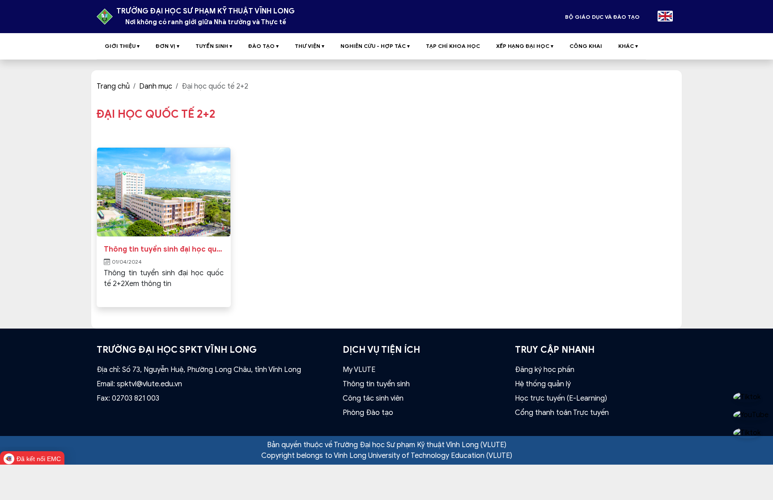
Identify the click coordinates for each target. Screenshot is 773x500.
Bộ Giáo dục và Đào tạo (602, 16)
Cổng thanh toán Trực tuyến (562, 412)
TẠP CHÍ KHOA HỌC (453, 46)
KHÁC (628, 46)
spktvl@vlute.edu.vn (149, 384)
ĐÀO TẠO (263, 46)
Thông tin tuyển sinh (376, 384)
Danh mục (155, 86)
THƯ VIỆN (309, 46)
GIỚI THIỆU (122, 46)
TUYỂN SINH (213, 46)
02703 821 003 (135, 398)
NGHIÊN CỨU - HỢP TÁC (375, 46)
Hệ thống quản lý (543, 384)
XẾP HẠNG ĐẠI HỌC (524, 46)
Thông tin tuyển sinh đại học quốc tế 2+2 (164, 249)
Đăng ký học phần (544, 369)
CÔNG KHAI (585, 46)
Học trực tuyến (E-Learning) (561, 398)
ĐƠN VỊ (167, 46)
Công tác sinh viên (373, 398)
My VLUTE (359, 369)
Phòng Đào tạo (368, 412)
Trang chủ (113, 86)
